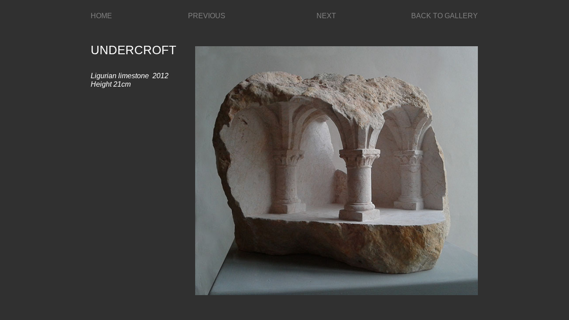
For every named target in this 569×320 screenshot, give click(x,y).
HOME (101, 16)
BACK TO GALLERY (444, 16)
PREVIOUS (206, 16)
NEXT (326, 16)
